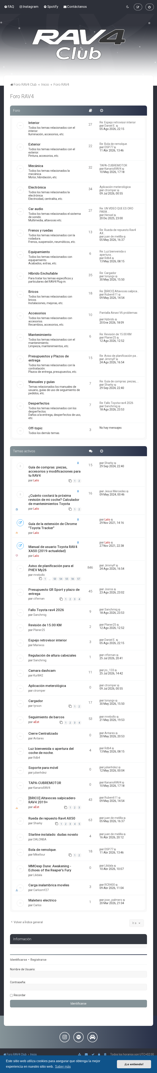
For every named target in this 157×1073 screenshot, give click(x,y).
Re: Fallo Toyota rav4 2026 (116, 403)
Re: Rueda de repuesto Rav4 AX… (118, 231)
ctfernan (39, 598)
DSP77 (108, 147)
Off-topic (35, 428)
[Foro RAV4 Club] (78, 44)
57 (78, 578)
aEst (36, 722)
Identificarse (18, 959)
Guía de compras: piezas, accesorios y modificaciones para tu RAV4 (54, 471)
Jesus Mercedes (115, 491)
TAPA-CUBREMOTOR (113, 165)
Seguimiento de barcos (46, 717)
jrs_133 (109, 670)
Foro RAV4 (22, 96)
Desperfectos (38, 403)
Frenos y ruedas (40, 230)
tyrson (37, 705)
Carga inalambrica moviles (48, 885)
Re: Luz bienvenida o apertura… (113, 253)
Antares (38, 738)
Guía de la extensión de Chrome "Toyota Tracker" (52, 526)
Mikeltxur (39, 854)
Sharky (108, 384)
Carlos (37, 905)
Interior (33, 123)
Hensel (108, 215)
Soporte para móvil (43, 768)
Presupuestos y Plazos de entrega (48, 358)
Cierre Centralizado (43, 733)
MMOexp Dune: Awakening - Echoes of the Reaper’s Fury (49, 868)
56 (72, 578)
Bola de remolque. (42, 850)
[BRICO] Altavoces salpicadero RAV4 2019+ (51, 800)
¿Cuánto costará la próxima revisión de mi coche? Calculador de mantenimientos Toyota (53, 499)
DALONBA (39, 839)
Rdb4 (107, 258)
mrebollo (39, 574)
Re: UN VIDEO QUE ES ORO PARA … (116, 210)
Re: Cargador (108, 273)
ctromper (110, 190)
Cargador (35, 701)
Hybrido (109, 319)
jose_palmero (113, 899)
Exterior (34, 144)
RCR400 (109, 884)
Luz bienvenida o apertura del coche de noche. (51, 751)
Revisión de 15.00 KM (45, 625)
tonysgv (109, 276)
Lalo (36, 480)
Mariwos (38, 645)
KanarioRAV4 (112, 168)
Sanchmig (111, 406)
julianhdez (40, 772)
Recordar (20, 995)
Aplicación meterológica (115, 187)
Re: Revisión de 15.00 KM (115, 334)
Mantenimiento (40, 335)
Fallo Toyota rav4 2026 (46, 610)
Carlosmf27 (41, 890)
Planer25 (110, 337)
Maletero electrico (42, 900)
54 (60, 578)
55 (66, 578)
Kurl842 (38, 675)
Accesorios (37, 313)
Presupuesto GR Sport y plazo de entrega (54, 592)
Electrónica (37, 187)
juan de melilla (113, 236)
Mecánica (35, 166)
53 (54, 578)
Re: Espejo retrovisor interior (118, 122)
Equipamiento (39, 252)
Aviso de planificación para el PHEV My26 (50, 568)
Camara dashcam (42, 670)
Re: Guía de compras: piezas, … (119, 381)
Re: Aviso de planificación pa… (119, 355)
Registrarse (38, 959)
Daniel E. (109, 125)
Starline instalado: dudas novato (53, 834)
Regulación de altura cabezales (52, 655)
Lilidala (37, 875)
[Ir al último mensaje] (115, 463)
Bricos (33, 292)
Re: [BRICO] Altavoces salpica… (119, 291)
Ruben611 (111, 294)
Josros (108, 589)
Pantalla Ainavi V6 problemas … (118, 314)
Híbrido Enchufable (43, 273)
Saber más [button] (63, 1066)
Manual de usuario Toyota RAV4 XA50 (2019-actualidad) (52, 549)
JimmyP (109, 359)
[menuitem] (9, 6)
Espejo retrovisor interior (47, 640)
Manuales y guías (41, 382)
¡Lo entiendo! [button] (134, 1064)
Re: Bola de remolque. (114, 143)
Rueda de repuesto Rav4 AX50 (51, 818)
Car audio (35, 209)
